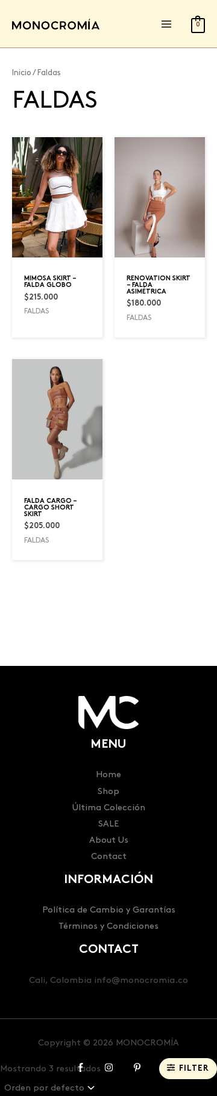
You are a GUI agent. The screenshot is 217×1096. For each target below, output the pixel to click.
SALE (108, 824)
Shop (108, 791)
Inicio (21, 72)
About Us (108, 840)
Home (108, 774)
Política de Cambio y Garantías (108, 910)
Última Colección (108, 807)
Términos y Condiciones (108, 926)
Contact (109, 856)
